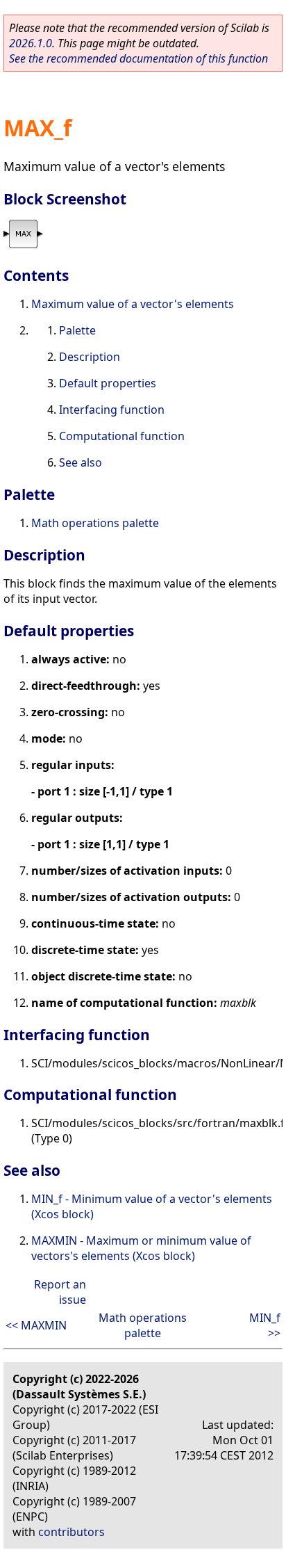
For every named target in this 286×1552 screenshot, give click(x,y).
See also (80, 462)
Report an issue (60, 1292)
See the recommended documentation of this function (138, 58)
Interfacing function (112, 409)
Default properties (107, 383)
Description (89, 356)
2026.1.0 (30, 43)
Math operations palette (95, 523)
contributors (71, 1531)
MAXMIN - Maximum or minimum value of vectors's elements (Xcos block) (141, 1248)
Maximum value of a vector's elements (132, 304)
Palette (77, 330)
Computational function (122, 436)
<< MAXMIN (36, 1325)
